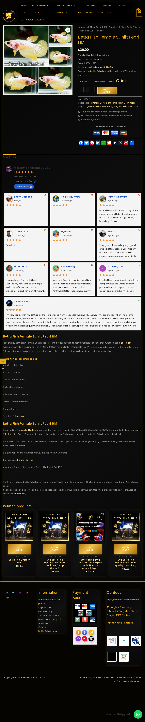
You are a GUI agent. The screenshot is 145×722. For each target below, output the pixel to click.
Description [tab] (9, 157)
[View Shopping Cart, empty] (139, 13)
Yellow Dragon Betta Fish (101, 67)
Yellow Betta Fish (131, 106)
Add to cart (107, 90)
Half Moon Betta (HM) (96, 27)
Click (121, 81)
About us (43, 623)
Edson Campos (23, 196)
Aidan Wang (68, 266)
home (24, 5)
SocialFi (128, 622)
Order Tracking (85, 12)
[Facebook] (6, 592)
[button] (67, 30)
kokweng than (116, 266)
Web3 (120, 622)
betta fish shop (98, 71)
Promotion (105, 12)
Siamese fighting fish (112, 106)
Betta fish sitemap (48, 631)
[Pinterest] (26, 592)
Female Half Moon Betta (120, 27)
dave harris (21, 266)
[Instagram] (20, 592)
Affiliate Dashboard (57, 12)
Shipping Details (46, 607)
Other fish (89, 5)
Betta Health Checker (32, 19)
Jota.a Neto (21, 231)
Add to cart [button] (19, 549)
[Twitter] (13, 592)
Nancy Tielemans (117, 196)
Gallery (121, 5)
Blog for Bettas (25, 459)
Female (98, 59)
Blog (23, 12)
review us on (22, 186)
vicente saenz (22, 301)
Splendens (18, 416)
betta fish (126, 342)
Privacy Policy (45, 611)
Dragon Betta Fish (92, 106)
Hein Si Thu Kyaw (70, 196)
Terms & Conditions (48, 615)
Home (81, 27)
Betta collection (66, 5)
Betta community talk (49, 619)
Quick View (19, 538)
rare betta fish (28, 430)
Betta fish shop (40, 5)
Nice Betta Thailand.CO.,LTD (32, 168)
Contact (37, 12)
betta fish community (14, 493)
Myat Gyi (66, 231)
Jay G (111, 231)
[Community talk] (7, 597)
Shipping (107, 5)
